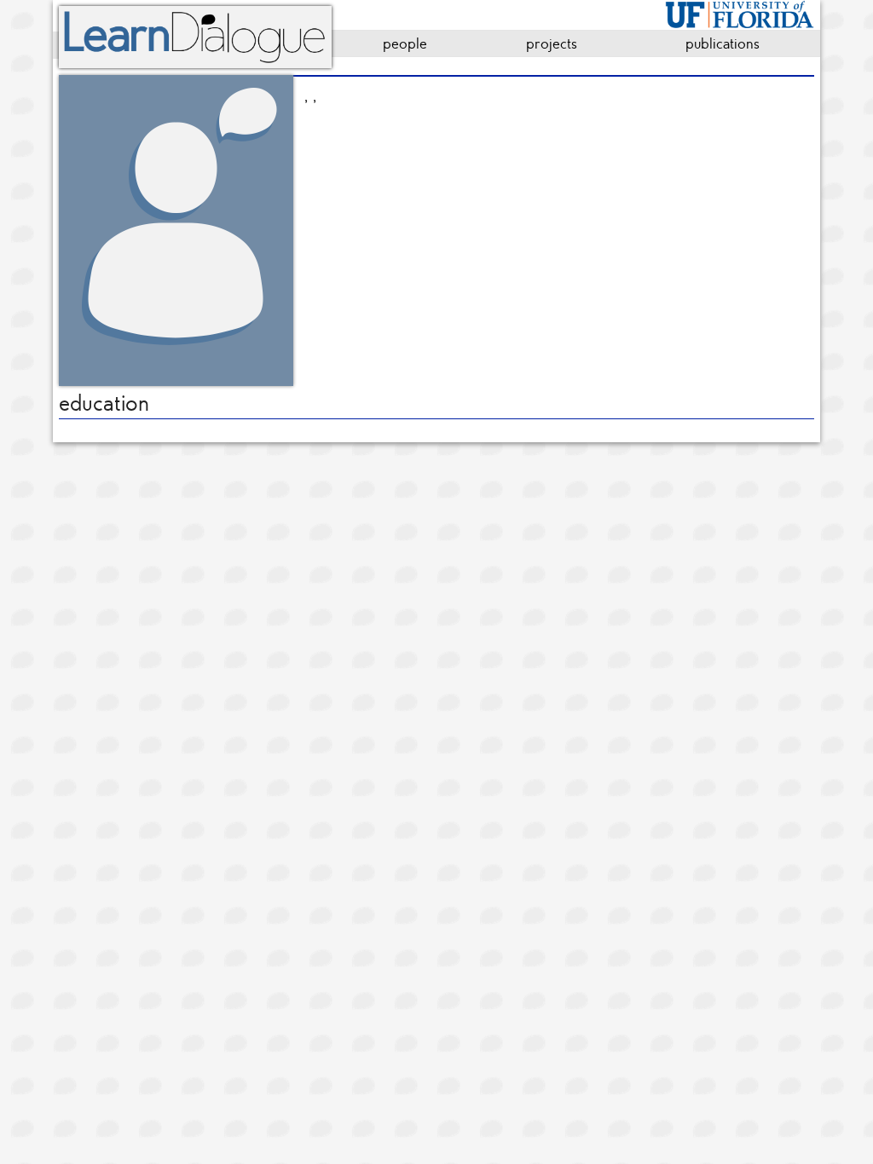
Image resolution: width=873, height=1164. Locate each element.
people (405, 43)
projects (551, 43)
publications (722, 43)
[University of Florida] (739, 11)
